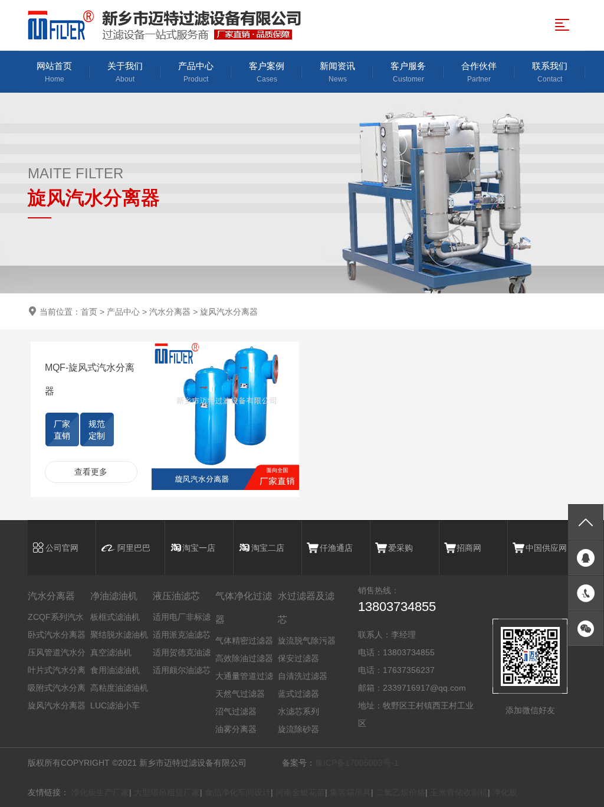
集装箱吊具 (350, 792)
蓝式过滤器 (298, 693)
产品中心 (196, 72)
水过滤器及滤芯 (306, 608)
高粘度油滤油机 (119, 687)
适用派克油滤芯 (182, 634)
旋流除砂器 (298, 729)
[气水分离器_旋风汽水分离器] (169, 25)
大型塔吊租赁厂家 (167, 792)
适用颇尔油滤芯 (182, 670)
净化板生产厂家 (100, 792)
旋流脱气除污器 (307, 640)
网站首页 (54, 72)
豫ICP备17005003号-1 (357, 762)
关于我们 (125, 72)
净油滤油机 (113, 596)
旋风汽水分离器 (229, 311)
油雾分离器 (236, 729)
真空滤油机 (111, 652)
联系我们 (549, 72)
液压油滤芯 (176, 596)
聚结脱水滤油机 (119, 634)
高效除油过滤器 (244, 658)
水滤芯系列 (298, 711)
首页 (89, 311)
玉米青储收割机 (459, 792)
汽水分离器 (170, 311)
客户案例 (266, 72)
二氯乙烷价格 (400, 792)
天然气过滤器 (240, 693)
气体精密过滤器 (244, 640)
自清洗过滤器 (302, 676)
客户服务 (408, 72)
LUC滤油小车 (115, 705)
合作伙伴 (479, 72)
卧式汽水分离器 (57, 634)
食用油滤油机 (115, 670)
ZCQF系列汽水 (56, 617)
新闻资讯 (337, 72)
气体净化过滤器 (243, 608)
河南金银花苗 (300, 792)
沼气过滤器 (236, 711)
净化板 (505, 792)
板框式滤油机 (115, 617)
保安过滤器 (298, 658)
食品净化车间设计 (238, 792)
